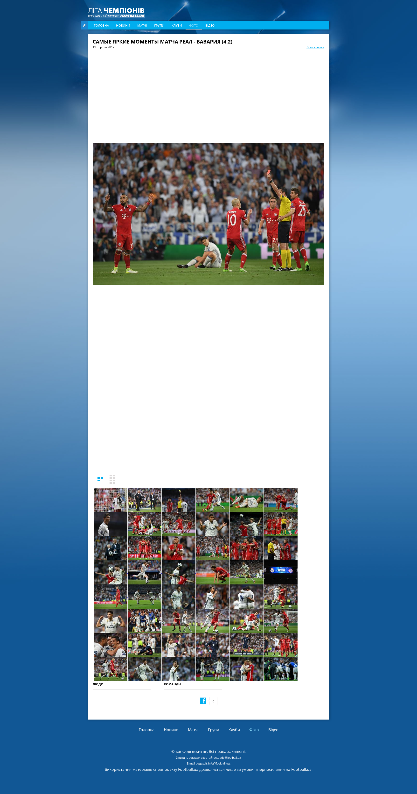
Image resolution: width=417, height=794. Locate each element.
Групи (159, 25)
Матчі (142, 25)
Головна (101, 25)
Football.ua (301, 769)
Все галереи (315, 47)
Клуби (177, 25)
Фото (193, 25)
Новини (123, 25)
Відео (210, 25)
